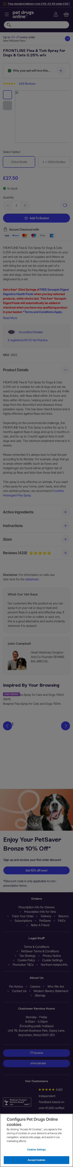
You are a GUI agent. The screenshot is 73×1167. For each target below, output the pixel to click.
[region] (36, 1140)
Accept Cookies (36, 1159)
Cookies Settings (36, 1149)
